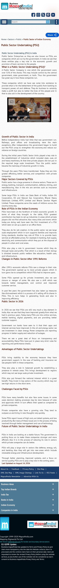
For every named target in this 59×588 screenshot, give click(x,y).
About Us (4, 469)
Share (50, 35)
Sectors (11, 39)
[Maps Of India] (17, 9)
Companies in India (9, 510)
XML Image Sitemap (23, 473)
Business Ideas (7, 484)
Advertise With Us (31, 476)
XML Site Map (6, 473)
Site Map (40, 469)
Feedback (15, 469)
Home (3, 39)
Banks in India (7, 500)
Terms (42, 559)
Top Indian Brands (8, 489)
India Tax (5, 494)
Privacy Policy (28, 469)
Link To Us (39, 473)
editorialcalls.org (14, 542)
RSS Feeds (51, 473)
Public (18, 39)
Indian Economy (8, 505)
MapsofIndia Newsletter (10, 476)
